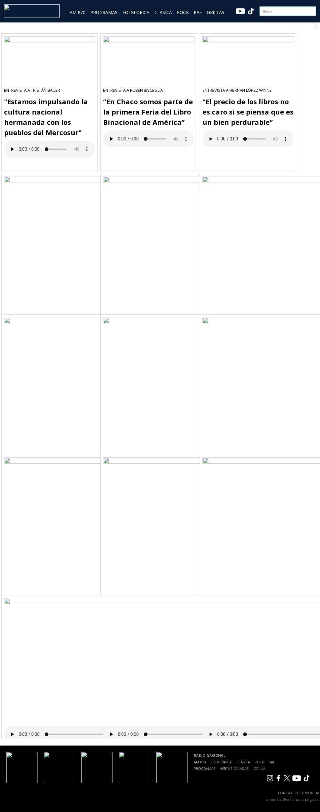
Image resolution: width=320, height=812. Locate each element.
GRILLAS (215, 12)
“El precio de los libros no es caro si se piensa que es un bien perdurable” (247, 112)
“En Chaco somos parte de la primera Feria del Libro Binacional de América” (148, 112)
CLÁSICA (163, 12)
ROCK (183, 12)
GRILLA (259, 768)
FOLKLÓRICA (135, 12)
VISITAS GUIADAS (234, 768)
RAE (198, 12)
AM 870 (77, 12)
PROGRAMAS (104, 12)
